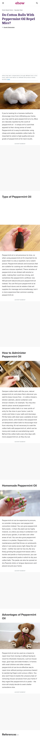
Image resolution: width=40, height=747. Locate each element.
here (8, 79)
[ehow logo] (20, 3)
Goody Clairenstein (9, 27)
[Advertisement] (20, 51)
